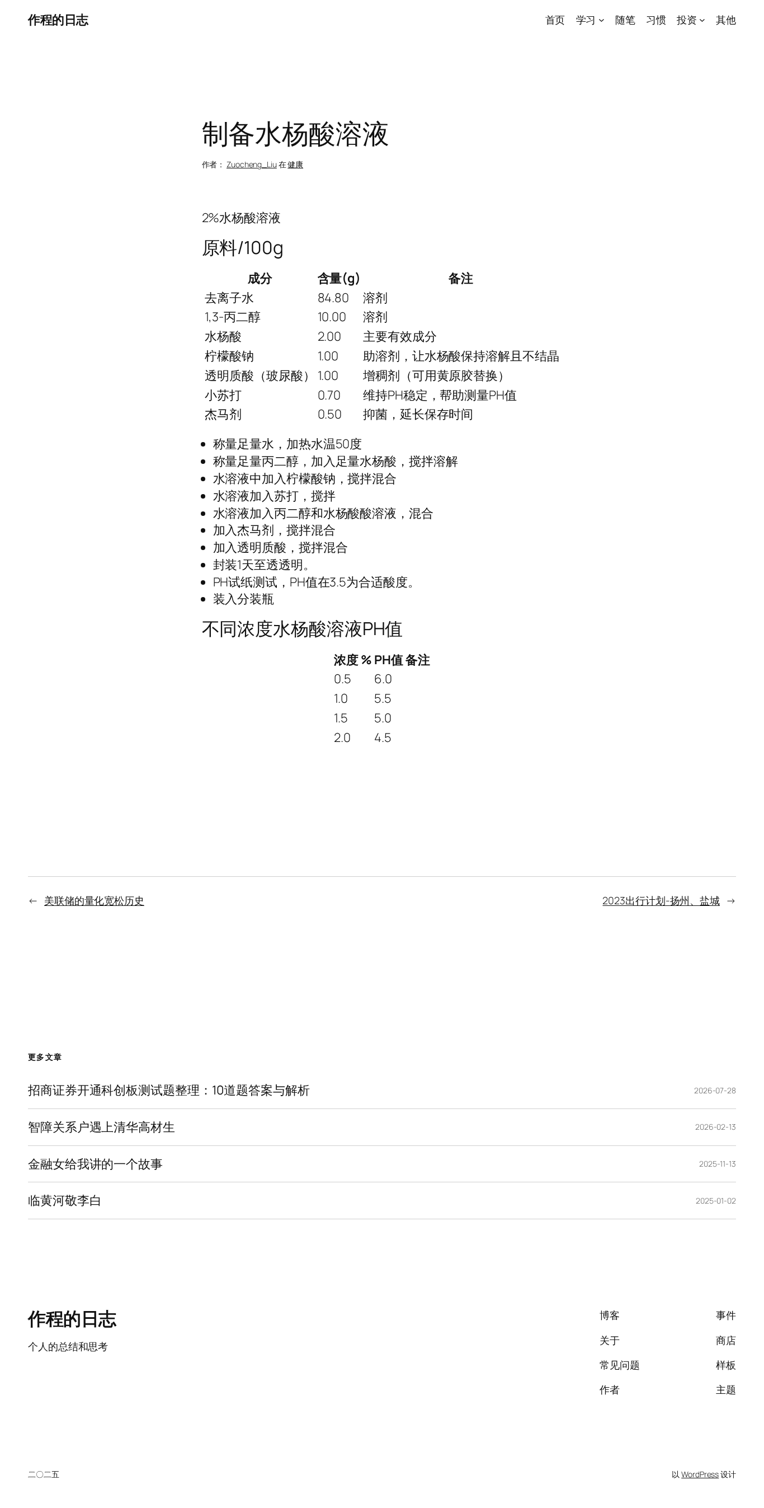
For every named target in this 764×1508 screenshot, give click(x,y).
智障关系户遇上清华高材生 (101, 1127)
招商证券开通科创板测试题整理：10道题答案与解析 (169, 1090)
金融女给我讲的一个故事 (95, 1164)
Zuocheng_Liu (252, 164)
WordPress (700, 1474)
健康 (295, 164)
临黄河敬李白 (64, 1201)
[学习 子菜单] (601, 20)
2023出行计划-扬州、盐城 (661, 900)
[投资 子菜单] (702, 20)
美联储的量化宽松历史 (94, 900)
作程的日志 (58, 19)
